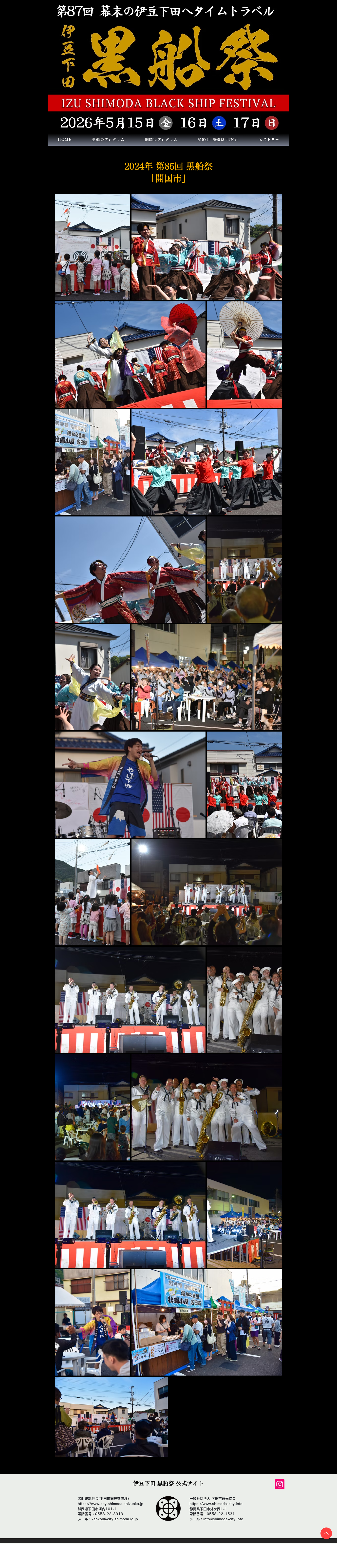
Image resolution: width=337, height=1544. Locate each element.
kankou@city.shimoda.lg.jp (115, 1519)
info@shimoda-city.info (223, 1519)
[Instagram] (279, 1484)
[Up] (326, 1533)
